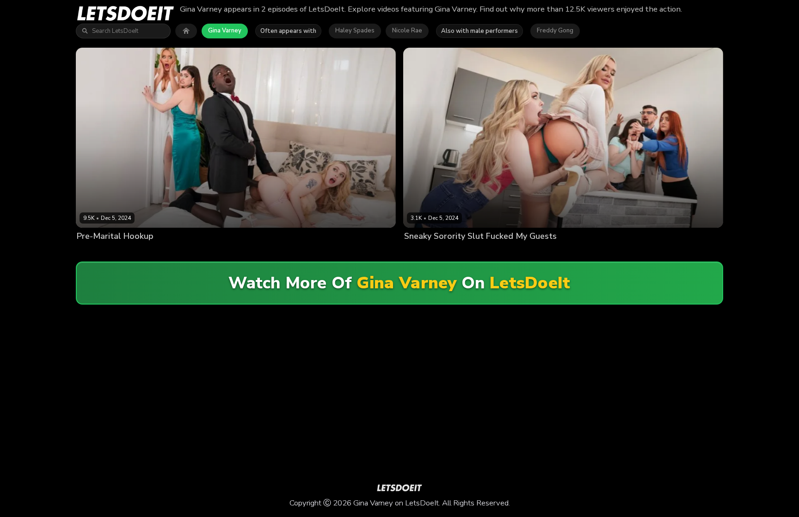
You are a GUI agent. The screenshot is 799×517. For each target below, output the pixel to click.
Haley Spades (355, 30)
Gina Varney (224, 30)
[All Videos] (186, 31)
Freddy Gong (555, 30)
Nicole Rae (407, 30)
